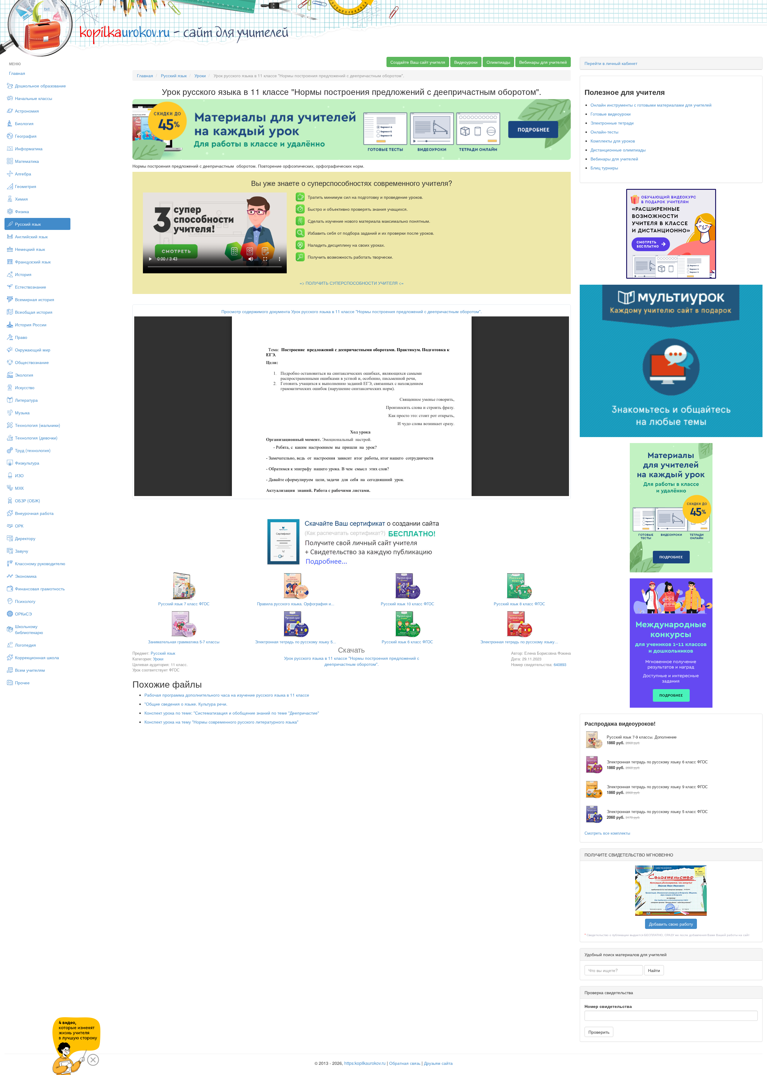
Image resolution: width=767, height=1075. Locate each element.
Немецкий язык (30, 249)
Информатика (29, 148)
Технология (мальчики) (37, 425)
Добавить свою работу (671, 924)
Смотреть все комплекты (607, 833)
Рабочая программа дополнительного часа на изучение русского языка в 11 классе (226, 695)
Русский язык (28, 224)
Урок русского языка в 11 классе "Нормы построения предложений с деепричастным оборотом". (351, 657)
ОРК (19, 526)
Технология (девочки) (36, 438)
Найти (654, 970)
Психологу (25, 601)
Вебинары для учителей (543, 62)
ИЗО (19, 475)
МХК (19, 488)
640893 (560, 664)
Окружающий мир (32, 350)
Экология (24, 375)
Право (21, 337)
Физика (22, 211)
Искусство (24, 387)
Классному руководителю (40, 563)
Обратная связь (404, 1063)
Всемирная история (34, 299)
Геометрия (25, 186)
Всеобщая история (33, 312)
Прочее (22, 683)
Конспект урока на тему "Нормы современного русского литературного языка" (221, 722)
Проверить (598, 1032)
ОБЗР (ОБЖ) (27, 501)
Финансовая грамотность (40, 589)
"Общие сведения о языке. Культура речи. (185, 704)
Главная (17, 73)
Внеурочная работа (34, 513)
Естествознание (30, 287)
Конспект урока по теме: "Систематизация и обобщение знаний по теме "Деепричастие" (231, 713)
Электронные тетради (612, 123)
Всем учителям (30, 670)
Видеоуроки (466, 62)
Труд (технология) (33, 450)
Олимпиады (498, 62)
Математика (27, 161)
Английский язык (31, 236)
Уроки (200, 75)
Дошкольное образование (40, 86)
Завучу (21, 551)
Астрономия (27, 111)
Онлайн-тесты (604, 132)
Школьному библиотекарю (29, 629)
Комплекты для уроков (613, 141)
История (23, 274)
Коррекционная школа (37, 657)
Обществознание (32, 362)
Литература (26, 400)
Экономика (26, 576)
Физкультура (27, 463)
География (26, 136)
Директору (25, 538)
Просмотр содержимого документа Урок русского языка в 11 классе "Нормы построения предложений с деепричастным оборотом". (351, 311)
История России (30, 324)
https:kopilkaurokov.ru (365, 1063)
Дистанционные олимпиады (618, 150)
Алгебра (23, 174)
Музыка (22, 413)
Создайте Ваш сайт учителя (417, 62)
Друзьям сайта (438, 1063)
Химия (21, 199)
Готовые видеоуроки (611, 114)
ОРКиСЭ (23, 614)
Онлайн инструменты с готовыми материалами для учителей (651, 105)
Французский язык (33, 262)
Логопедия (25, 645)
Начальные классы (33, 98)
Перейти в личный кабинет (611, 63)
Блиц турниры (604, 168)
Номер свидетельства (608, 1006)
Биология (24, 123)
